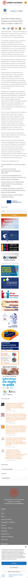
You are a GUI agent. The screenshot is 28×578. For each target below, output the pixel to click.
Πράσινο (3, 525)
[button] (26, 546)
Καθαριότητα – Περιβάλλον (8, 522)
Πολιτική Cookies (3, 575)
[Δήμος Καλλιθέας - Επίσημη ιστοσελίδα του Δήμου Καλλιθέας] (12, 2)
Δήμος (3, 516)
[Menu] (25, 2)
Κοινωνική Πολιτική (6, 519)
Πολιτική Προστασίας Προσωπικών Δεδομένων (16, 575)
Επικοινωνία (4, 539)
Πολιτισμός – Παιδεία (6, 528)
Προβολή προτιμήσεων (14, 571)
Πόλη (2, 513)
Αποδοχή (14, 563)
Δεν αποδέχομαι (14, 567)
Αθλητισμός (4, 531)
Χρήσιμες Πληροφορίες (7, 536)
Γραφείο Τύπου (5, 534)
